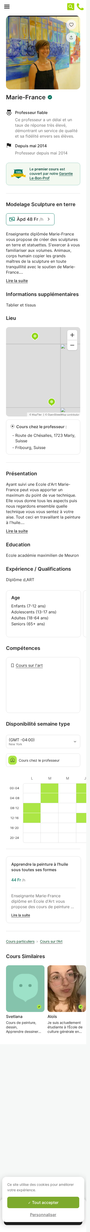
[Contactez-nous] (80, 6)
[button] (71, 25)
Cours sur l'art (29, 665)
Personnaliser (43, 1214)
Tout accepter (44, 1202)
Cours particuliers (20, 941)
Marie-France (26, 97)
